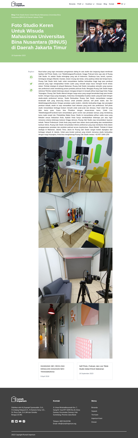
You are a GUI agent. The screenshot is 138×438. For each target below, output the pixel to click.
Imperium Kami (96, 418)
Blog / (13, 15)
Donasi (94, 422)
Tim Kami (94, 415)
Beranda (94, 407)
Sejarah (94, 411)
